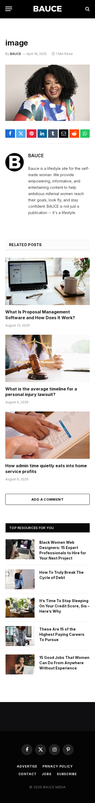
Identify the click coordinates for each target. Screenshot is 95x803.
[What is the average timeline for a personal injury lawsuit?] (47, 358)
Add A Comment (47, 499)
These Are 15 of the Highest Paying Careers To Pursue (61, 634)
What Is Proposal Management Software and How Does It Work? (40, 314)
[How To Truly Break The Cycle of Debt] (20, 579)
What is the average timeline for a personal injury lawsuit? (41, 391)
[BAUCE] (47, 9)
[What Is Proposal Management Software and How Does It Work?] (47, 281)
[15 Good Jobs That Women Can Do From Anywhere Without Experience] (20, 664)
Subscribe (67, 774)
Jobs (46, 774)
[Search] (87, 9)
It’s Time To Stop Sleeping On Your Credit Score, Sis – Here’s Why (64, 605)
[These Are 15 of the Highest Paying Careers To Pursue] (20, 636)
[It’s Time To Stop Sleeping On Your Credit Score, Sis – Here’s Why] (20, 608)
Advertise (27, 766)
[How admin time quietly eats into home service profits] (47, 435)
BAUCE (15, 54)
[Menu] (8, 9)
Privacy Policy (57, 766)
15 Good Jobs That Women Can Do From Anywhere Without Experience (64, 662)
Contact (27, 774)
